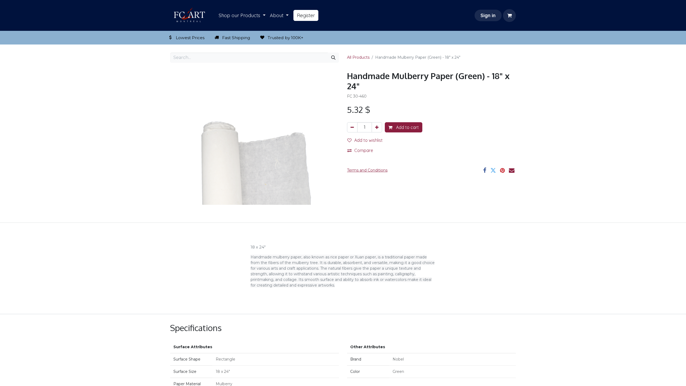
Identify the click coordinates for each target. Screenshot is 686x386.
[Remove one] (352, 127)
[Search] (333, 58)
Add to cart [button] (407, 127)
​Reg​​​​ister (306, 15)
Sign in (487, 15)
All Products (358, 57)
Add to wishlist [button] (368, 140)
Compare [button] (363, 150)
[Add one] (377, 127)
